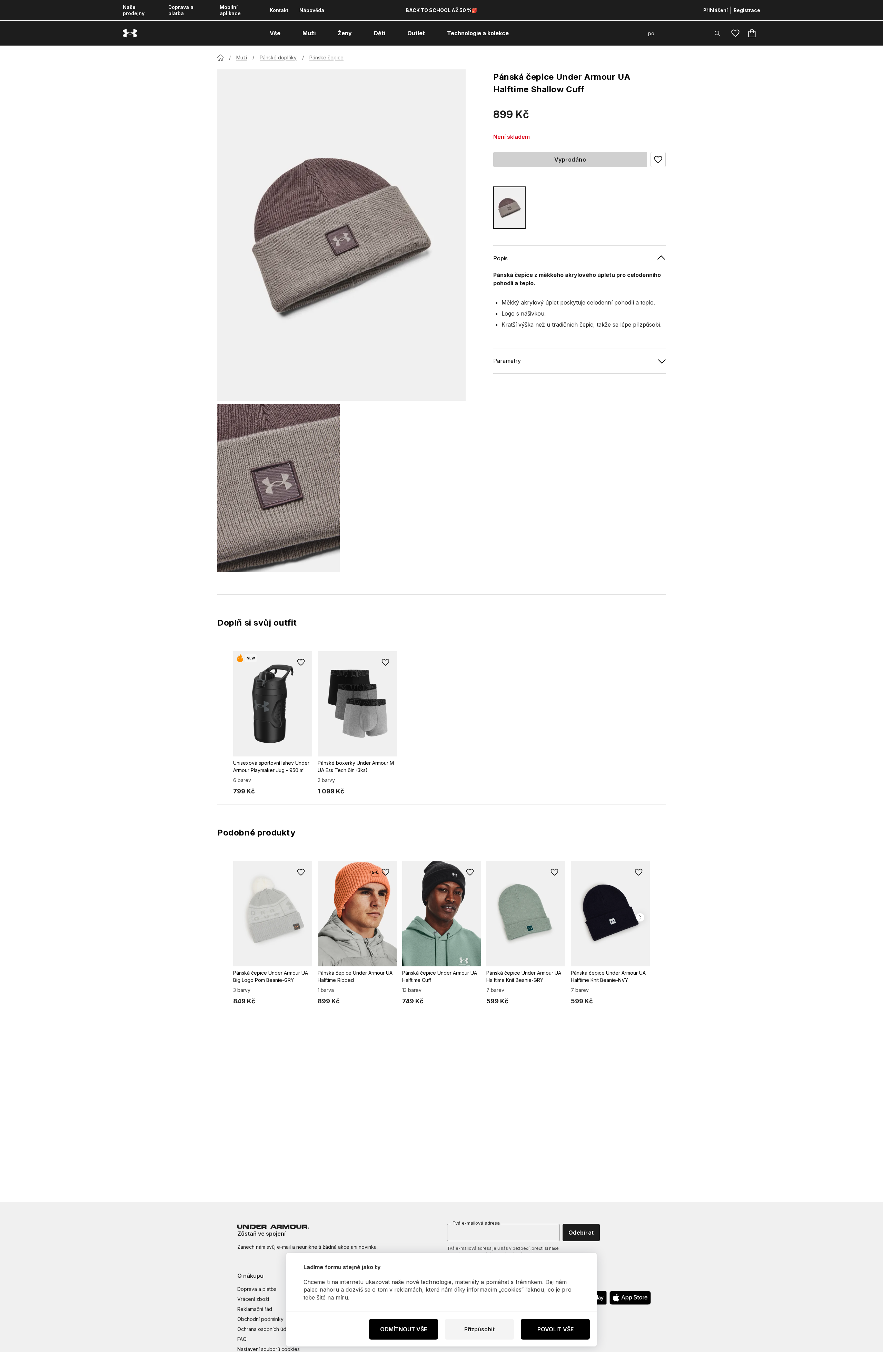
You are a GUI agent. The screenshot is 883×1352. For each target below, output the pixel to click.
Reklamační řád (254, 1309)
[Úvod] (220, 58)
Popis (500, 258)
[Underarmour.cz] (130, 33)
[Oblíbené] (735, 33)
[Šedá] (509, 207)
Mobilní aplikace (230, 10)
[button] (658, 159)
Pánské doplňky (278, 57)
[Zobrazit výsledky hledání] (717, 33)
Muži (241, 57)
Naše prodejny (134, 10)
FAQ (242, 1339)
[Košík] (752, 33)
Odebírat (581, 1232)
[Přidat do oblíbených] (301, 662)
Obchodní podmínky (260, 1319)
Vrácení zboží (253, 1299)
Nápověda (311, 10)
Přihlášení (715, 10)
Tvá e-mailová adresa (476, 1223)
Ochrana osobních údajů (265, 1329)
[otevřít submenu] (287, 33)
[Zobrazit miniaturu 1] (278, 488)
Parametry (507, 360)
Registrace (747, 10)
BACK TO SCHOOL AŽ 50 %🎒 (441, 10)
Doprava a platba (181, 10)
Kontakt (279, 10)
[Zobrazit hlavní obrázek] (341, 235)
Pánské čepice (326, 57)
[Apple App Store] (630, 1298)
